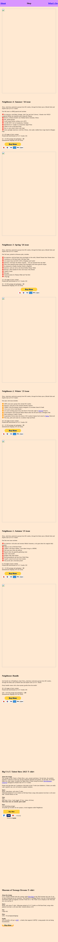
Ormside (40, 411)
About (3, 3)
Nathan (47, 416)
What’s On (53, 3)
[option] (29, 736)
